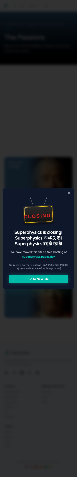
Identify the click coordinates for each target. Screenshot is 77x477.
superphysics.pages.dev (38, 256)
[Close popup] (69, 193)
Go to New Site (38, 279)
